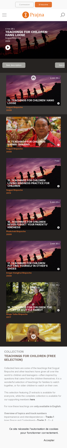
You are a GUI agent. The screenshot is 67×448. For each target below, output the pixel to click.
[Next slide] (33, 336)
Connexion (24, 4)
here (32, 399)
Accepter (49, 440)
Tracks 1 (49, 417)
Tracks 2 (41, 420)
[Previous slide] (33, 77)
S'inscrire (43, 4)
